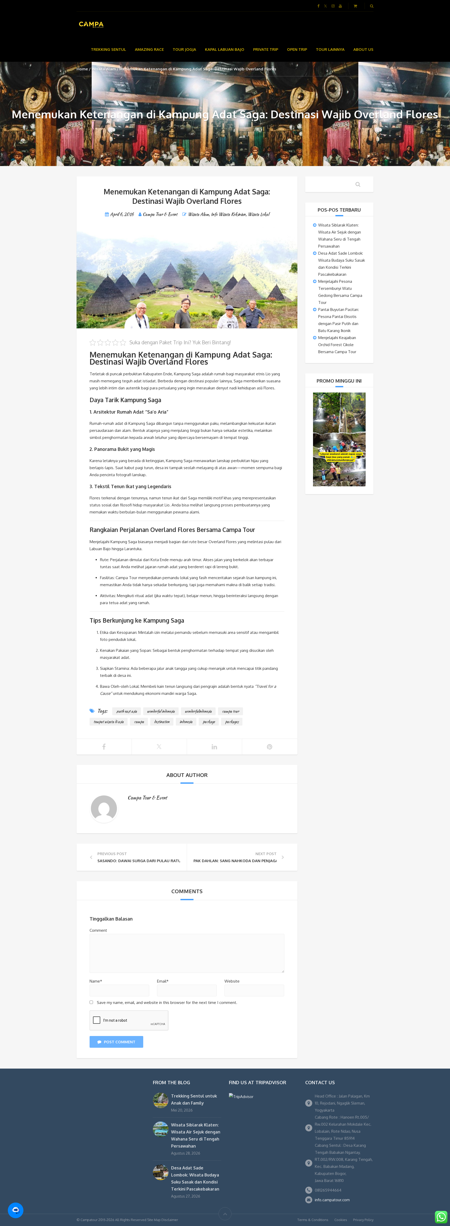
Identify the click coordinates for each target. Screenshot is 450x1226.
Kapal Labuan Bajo (224, 49)
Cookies (340, 1220)
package (209, 721)
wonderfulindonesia (198, 711)
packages (232, 721)
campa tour (230, 711)
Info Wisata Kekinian (228, 214)
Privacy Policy (363, 1220)
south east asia (126, 711)
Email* (162, 981)
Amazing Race (149, 49)
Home (82, 68)
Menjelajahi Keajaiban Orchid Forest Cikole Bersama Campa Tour (337, 344)
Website (232, 981)
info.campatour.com (332, 1199)
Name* (96, 981)
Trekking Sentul (108, 49)
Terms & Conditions (312, 1220)
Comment (98, 930)
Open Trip (297, 49)
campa (139, 721)
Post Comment (119, 1041)
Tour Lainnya (330, 49)
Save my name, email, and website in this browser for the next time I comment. (167, 1002)
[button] (15, 1210)
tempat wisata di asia (108, 721)
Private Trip (265, 49)
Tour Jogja (184, 49)
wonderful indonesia (161, 711)
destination (162, 721)
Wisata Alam (103, 68)
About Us (363, 49)
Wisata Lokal (258, 214)
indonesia (186, 721)
